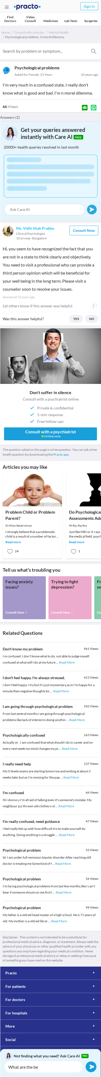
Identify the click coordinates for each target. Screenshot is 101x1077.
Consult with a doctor (29, 32)
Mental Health (59, 32)
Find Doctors (10, 19)
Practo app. (61, 454)
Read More (67, 662)
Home (5, 32)
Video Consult (30, 19)
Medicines (50, 21)
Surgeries (90, 21)
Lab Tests (70, 21)
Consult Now (84, 230)
